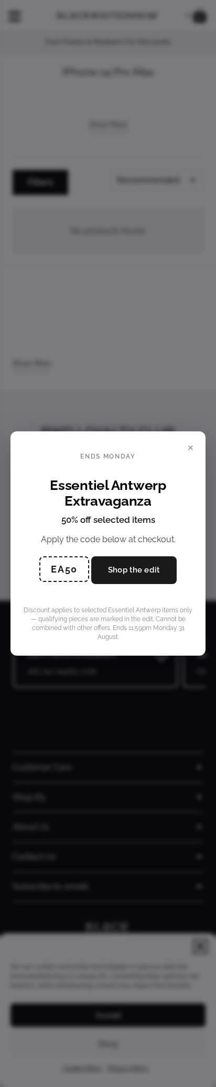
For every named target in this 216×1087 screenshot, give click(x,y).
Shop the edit (134, 570)
